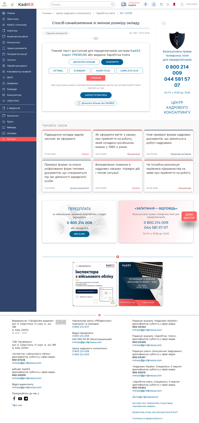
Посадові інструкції (17, 54)
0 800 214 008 (80, 336)
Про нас (17, 405)
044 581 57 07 (156, 227)
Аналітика (12, 30)
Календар (12, 89)
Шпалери (11, 133)
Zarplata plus (129, 70)
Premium (96, 77)
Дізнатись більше (84, 62)
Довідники (12, 83)
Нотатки (11, 60)
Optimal (58, 70)
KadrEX (135, 50)
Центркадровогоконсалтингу (177, 107)
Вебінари (11, 127)
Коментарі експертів (17, 36)
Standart (80, 70)
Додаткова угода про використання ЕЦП (155, 412)
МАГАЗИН (79, 234)
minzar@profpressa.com (27, 363)
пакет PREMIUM (74, 55)
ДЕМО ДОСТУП (189, 216)
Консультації (13, 42)
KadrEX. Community (17, 25)
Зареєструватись (96, 95)
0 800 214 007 (80, 327)
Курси (10, 121)
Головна (47, 13)
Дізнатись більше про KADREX (97, 103)
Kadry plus (103, 70)
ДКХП (10, 77)
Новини (11, 13)
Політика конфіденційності (147, 418)
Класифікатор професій (19, 71)
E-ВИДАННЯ (13, 108)
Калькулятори (14, 95)
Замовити (112, 62)
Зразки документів (17, 48)
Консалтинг (13, 115)
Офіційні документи (17, 65)
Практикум (13, 19)
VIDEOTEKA (13, 101)
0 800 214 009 (156, 222)
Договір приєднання (145, 397)
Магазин (11, 139)
